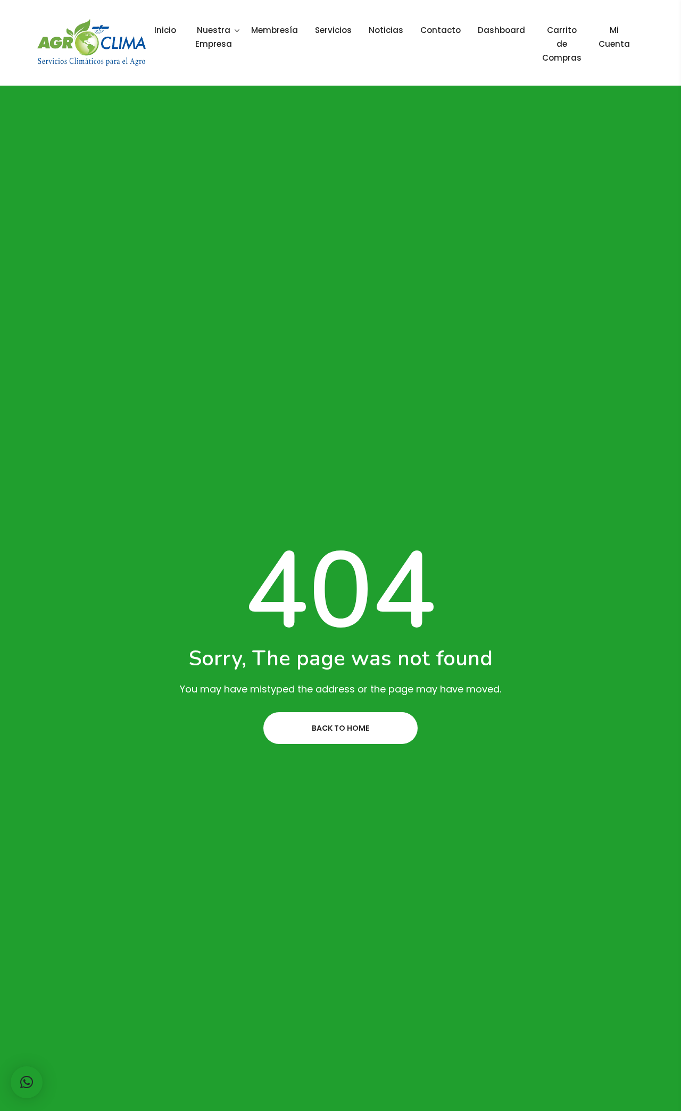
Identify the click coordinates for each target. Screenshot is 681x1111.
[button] (27, 1082)
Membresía (274, 30)
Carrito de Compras (562, 43)
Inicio (165, 30)
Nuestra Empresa (213, 36)
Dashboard (501, 30)
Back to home (340, 728)
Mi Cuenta (614, 36)
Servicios (333, 30)
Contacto (440, 30)
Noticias (386, 30)
